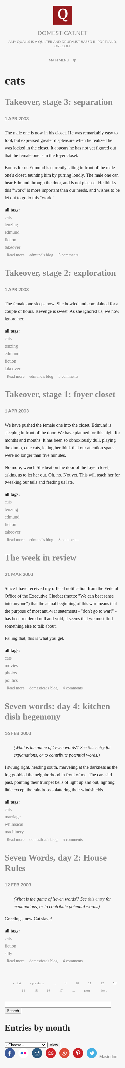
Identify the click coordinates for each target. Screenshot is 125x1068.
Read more (15, 255)
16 (48, 990)
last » (104, 990)
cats (8, 217)
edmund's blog (41, 255)
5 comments (68, 255)
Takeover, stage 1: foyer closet (60, 394)
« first (17, 983)
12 (102, 983)
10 (77, 983)
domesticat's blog (43, 688)
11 (90, 983)
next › (88, 990)
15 (36, 990)
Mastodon (108, 1056)
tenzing (11, 224)
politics (11, 680)
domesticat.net (63, 33)
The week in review (40, 558)
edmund (12, 232)
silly (8, 953)
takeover (12, 247)
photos (11, 672)
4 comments (73, 688)
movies (11, 665)
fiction (10, 239)
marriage (13, 816)
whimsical (14, 824)
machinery (14, 831)
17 (61, 990)
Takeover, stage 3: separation (59, 102)
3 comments (68, 540)
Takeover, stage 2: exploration (60, 273)
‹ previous (37, 983)
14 (23, 990)
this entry (96, 747)
